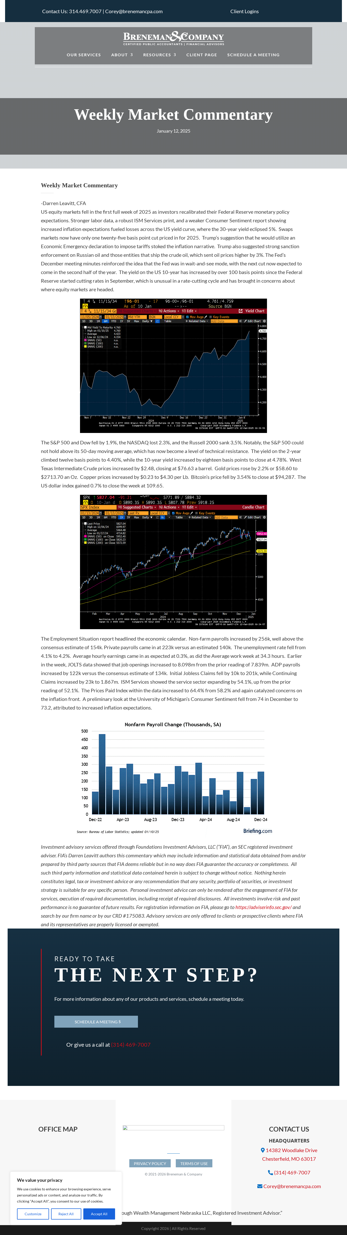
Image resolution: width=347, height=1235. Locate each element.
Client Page (201, 54)
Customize (33, 1214)
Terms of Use (194, 1163)
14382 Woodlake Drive (291, 1150)
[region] (66, 1198)
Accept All (99, 1214)
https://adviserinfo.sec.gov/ (263, 907)
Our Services (84, 54)
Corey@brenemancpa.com (292, 1186)
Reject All (66, 1214)
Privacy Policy (150, 1163)
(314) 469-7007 (131, 1044)
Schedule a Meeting (253, 54)
